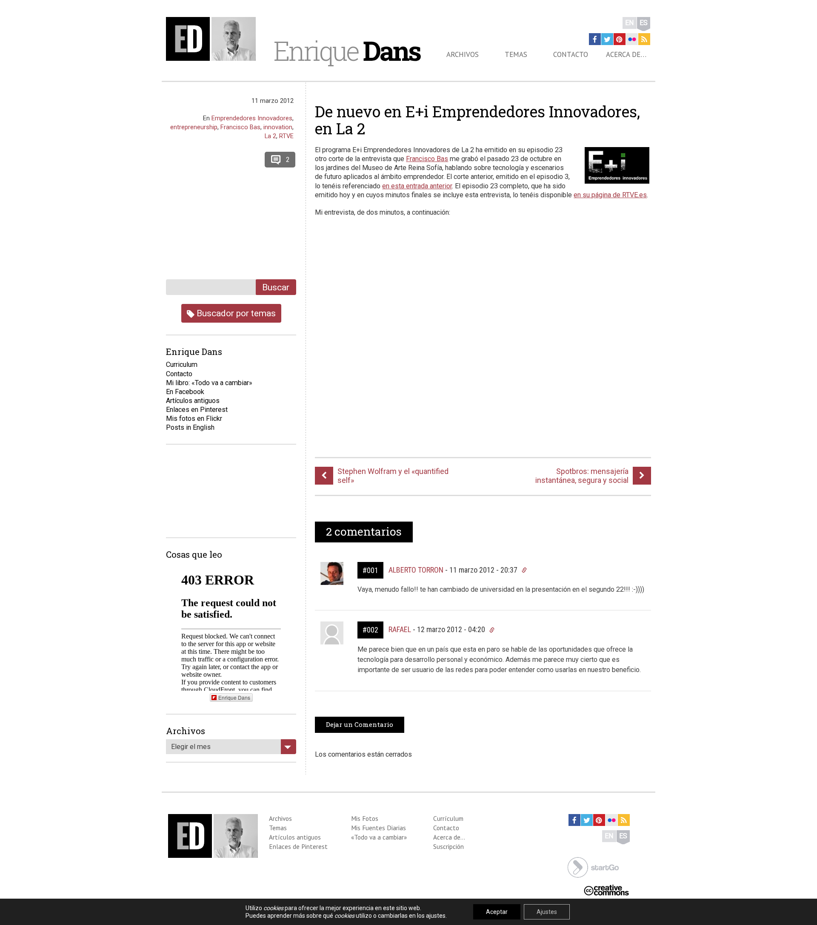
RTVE (286, 136)
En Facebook (185, 392)
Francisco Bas (427, 159)
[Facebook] (595, 39)
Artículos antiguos (193, 401)
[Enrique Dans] (213, 39)
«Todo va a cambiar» (379, 837)
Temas (516, 54)
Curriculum (181, 364)
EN (629, 23)
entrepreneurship (193, 127)
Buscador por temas (235, 313)
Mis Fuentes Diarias (378, 827)
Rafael (400, 629)
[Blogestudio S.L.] (593, 866)
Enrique (347, 50)
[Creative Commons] (606, 889)
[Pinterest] (620, 39)
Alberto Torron (416, 569)
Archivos (462, 54)
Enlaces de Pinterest (298, 846)
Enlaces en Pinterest (197, 410)
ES (644, 23)
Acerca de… (626, 54)
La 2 (270, 136)
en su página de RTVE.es (610, 195)
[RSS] (644, 39)
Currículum (448, 818)
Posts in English (190, 427)
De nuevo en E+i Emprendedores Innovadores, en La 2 (477, 120)
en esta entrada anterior (417, 186)
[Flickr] (632, 39)
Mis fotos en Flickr (194, 418)
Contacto (570, 54)
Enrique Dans (234, 697)
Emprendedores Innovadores (251, 118)
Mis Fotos (364, 818)
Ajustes (547, 911)
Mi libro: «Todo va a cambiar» (209, 383)
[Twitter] (607, 39)
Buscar (275, 287)
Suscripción (448, 846)
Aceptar (497, 911)
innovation (277, 127)
